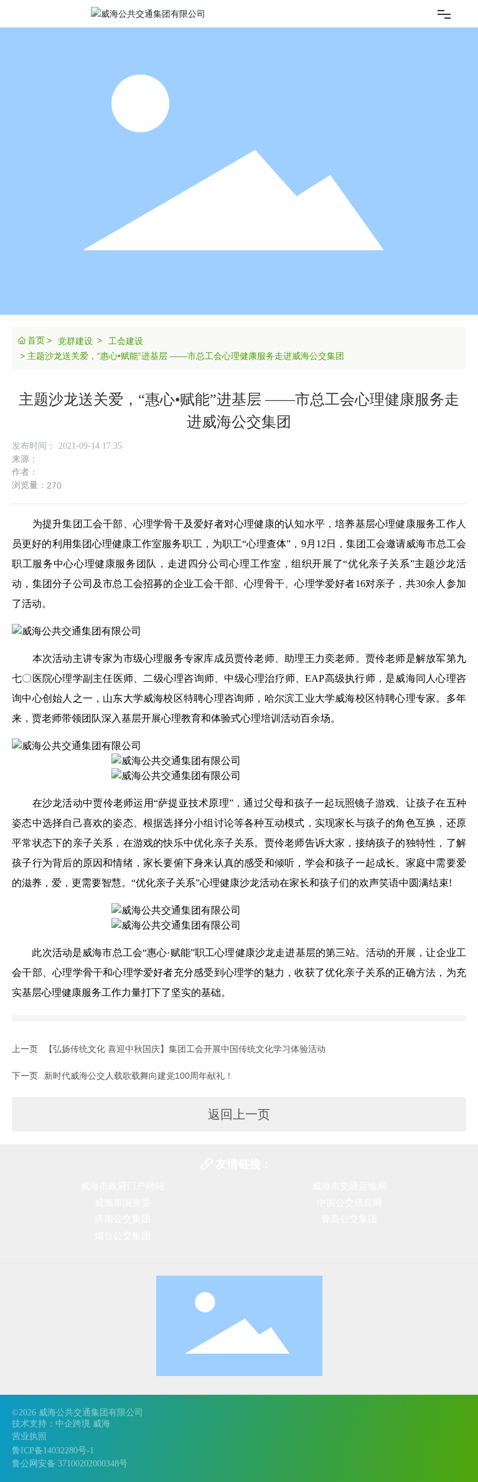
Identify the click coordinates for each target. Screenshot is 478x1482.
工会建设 (125, 341)
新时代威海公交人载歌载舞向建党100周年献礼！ (138, 1076)
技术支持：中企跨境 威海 (61, 1423)
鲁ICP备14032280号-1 (53, 1450)
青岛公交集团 (349, 1219)
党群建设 (75, 341)
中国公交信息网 (349, 1203)
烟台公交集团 (123, 1236)
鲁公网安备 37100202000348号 (70, 1463)
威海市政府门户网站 (122, 1186)
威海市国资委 (123, 1203)
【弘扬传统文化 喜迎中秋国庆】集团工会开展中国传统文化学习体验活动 (185, 1049)
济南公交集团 (123, 1219)
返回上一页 (239, 1114)
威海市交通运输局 (349, 1186)
